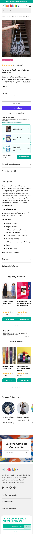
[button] (26, 6)
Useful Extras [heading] (16, 341)
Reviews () (19, 65)
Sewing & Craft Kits (8, 418)
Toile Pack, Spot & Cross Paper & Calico (18, 138)
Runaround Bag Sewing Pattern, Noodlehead (18, 16)
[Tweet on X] (8, 171)
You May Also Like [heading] (16, 276)
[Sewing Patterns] (23, 408)
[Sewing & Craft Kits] (8, 408)
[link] (16, 333)
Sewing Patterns (23, 417)
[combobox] (16, 10)
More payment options (16, 113)
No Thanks (17, 532)
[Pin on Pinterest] (15, 171)
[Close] (30, 517)
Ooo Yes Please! (17, 526)
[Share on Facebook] (11, 171)
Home (3, 16)
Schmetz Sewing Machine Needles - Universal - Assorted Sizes (17, 148)
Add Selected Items (24, 156)
